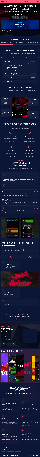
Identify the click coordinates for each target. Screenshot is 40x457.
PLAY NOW (20, 17)
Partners (34, 1)
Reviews (29, 1)
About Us (3, 452)
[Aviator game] (30, 336)
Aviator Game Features (20, 42)
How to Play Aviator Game (6, 42)
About (24, 1)
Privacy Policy (18, 452)
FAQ (38, 1)
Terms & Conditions (10, 452)
